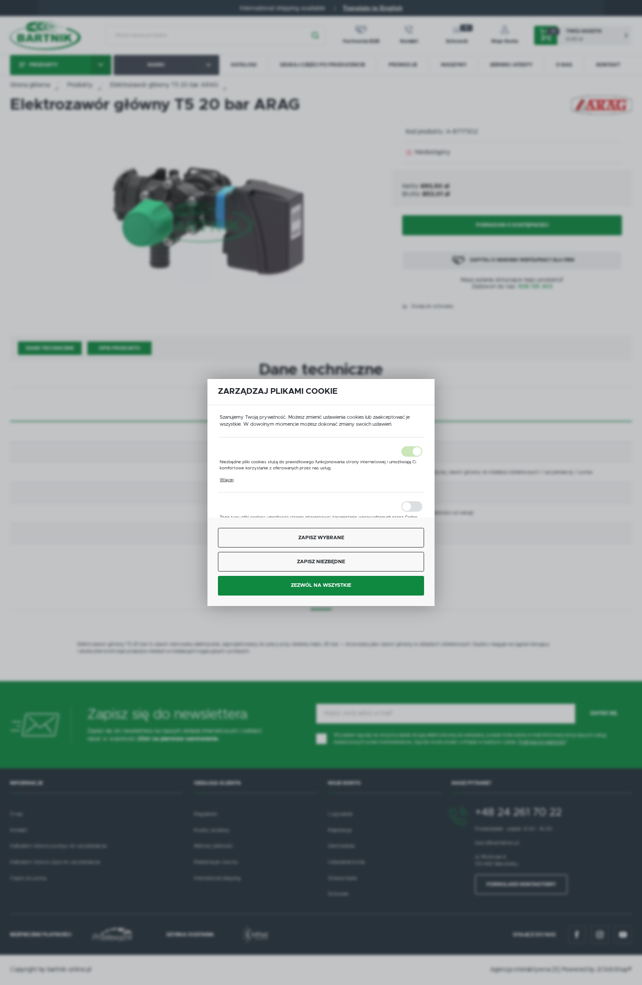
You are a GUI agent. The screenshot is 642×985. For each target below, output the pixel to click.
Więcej (227, 480)
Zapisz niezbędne (321, 561)
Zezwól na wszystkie (321, 585)
